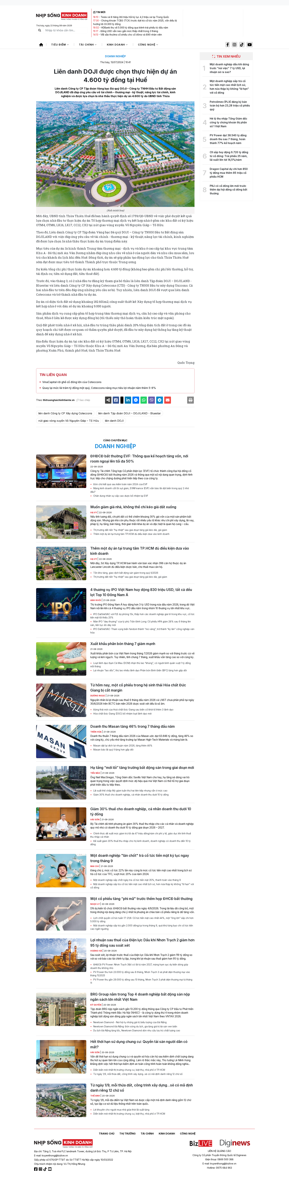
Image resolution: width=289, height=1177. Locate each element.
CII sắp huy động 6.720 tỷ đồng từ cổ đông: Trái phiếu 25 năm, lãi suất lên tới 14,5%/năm (229, 156)
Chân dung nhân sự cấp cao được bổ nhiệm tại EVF (120, 496)
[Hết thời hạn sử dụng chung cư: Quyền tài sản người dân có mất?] (61, 1057)
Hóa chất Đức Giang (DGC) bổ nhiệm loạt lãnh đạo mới (122, 713)
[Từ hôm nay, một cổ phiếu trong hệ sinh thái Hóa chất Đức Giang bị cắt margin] (61, 700)
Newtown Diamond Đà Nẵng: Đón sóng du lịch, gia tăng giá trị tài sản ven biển (135, 1026)
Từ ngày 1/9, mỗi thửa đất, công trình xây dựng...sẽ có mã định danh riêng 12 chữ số (137, 1074)
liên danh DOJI (114, 420)
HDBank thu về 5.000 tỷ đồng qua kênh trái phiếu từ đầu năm (134, 27)
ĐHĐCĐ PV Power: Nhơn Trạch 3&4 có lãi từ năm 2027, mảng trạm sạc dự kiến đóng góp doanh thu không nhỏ (139, 966)
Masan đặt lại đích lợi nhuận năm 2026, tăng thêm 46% (122, 745)
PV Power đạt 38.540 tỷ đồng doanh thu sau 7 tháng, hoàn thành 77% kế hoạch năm (228, 139)
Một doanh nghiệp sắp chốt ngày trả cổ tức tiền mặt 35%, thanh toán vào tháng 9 (137, 880)
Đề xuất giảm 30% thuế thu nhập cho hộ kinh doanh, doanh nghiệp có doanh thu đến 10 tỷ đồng (140, 843)
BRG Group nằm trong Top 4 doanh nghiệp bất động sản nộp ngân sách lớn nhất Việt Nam (140, 997)
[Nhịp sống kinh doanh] (63, 1143)
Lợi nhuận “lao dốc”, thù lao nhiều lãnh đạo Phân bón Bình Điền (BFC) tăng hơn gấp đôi (140, 670)
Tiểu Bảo (95, 773)
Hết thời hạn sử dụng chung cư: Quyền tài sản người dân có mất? (138, 1044)
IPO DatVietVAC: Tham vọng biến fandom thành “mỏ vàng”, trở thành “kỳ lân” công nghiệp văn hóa (142, 631)
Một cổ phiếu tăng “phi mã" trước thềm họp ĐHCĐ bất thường (141, 899)
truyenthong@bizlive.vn (55, 1155)
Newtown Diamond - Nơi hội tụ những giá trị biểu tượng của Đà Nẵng (130, 1022)
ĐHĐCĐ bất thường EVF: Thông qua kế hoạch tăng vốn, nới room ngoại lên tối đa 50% (139, 458)
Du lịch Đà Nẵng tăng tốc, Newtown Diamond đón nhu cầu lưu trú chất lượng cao (136, 1030)
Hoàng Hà (96, 951)
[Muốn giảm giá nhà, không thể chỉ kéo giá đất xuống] (61, 522)
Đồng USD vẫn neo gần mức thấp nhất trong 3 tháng (129, 31)
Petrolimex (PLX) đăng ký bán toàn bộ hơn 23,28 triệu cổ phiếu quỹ (230, 105)
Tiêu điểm (59, 44)
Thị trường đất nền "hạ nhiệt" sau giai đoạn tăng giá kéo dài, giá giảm (130, 530)
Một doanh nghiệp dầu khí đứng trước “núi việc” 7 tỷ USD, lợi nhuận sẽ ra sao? (229, 68)
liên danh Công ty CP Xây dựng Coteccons (65, 413)
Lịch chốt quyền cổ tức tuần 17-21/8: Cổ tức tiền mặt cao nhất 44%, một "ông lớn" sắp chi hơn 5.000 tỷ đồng (142, 920)
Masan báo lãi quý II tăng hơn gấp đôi (113, 749)
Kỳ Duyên (96, 1005)
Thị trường (127, 1133)
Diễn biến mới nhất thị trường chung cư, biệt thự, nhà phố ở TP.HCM (129, 1070)
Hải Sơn (95, 819)
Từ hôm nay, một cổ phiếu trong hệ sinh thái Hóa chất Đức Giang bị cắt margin (138, 687)
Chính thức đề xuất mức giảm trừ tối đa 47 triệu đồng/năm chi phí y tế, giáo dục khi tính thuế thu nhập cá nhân (140, 835)
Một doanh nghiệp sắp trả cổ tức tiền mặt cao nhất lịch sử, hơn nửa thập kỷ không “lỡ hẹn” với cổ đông (142, 886)
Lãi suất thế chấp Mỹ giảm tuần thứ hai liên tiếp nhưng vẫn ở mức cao (130, 790)
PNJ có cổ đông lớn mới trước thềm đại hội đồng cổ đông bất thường (228, 189)
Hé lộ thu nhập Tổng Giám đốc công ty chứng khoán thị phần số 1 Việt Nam (228, 122)
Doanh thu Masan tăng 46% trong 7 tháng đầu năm (132, 726)
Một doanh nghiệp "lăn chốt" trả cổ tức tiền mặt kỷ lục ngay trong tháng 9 (139, 858)
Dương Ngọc (98, 695)
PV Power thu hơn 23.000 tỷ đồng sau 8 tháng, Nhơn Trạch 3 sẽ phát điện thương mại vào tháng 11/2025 (140, 974)
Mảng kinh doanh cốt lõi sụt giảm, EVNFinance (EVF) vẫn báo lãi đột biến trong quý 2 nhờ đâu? (139, 490)
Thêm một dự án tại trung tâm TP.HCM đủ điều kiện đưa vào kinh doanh (131, 534)
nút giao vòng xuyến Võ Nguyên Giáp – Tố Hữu (68, 420)
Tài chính (87, 44)
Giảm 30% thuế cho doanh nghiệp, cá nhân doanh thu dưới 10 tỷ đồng (131, 794)
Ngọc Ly (95, 904)
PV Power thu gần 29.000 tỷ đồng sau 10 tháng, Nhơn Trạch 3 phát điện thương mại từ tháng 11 (141, 981)
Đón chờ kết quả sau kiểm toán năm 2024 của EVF (120, 484)
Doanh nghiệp (115, 56)
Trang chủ (106, 1133)
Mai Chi (94, 866)
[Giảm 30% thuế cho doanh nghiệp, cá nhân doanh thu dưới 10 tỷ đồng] (61, 824)
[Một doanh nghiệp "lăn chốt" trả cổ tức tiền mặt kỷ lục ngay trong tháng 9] (61, 870)
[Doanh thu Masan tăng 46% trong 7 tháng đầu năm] (61, 741)
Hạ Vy (94, 512)
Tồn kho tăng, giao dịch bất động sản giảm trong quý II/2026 (125, 573)
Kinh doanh (116, 44)
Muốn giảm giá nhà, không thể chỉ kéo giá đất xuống (133, 507)
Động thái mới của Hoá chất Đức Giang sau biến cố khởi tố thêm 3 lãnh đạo (133, 709)
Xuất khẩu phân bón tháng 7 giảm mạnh (122, 644)
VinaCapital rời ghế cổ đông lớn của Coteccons (71, 382)
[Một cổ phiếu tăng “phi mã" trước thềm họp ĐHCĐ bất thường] (61, 914)
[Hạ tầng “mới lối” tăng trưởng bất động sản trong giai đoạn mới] (61, 783)
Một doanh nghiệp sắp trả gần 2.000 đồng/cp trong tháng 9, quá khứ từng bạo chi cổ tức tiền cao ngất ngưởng (141, 927)
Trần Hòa (96, 732)
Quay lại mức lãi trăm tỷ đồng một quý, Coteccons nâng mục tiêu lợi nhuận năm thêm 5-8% (99, 388)
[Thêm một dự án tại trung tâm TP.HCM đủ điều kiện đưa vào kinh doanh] (61, 563)
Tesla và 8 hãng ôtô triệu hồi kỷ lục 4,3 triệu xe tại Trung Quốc (135, 17)
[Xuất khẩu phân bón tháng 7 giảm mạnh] (61, 659)
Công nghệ (147, 44)
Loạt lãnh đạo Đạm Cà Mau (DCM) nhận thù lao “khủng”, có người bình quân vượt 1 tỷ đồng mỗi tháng (140, 665)
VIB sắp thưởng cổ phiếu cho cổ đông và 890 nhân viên (131, 34)
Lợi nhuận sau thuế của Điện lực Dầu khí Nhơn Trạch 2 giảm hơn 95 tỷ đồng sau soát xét (142, 942)
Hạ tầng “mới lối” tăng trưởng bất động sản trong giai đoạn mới (142, 768)
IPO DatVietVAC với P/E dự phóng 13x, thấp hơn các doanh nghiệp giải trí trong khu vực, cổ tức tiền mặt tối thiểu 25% (142, 616)
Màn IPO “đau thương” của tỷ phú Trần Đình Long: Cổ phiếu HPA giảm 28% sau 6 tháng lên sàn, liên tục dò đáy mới (140, 623)
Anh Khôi (96, 600)
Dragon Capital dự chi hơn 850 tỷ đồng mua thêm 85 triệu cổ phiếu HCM (229, 172)
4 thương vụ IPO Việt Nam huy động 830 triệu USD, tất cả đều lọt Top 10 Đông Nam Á (141, 592)
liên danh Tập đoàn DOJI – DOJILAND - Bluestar (129, 413)
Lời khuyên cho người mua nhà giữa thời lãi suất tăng (121, 1109)
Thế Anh (95, 1095)
